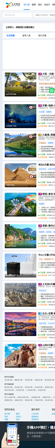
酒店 (40, 5)
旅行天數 (42, 35)
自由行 (47, 5)
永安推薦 (11, 35)
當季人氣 (26, 35)
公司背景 (35, 414)
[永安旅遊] (12, 5)
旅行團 (27, 5)
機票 (34, 5)
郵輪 (6, 419)
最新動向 (35, 417)
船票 (18, 419)
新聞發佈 (35, 419)
